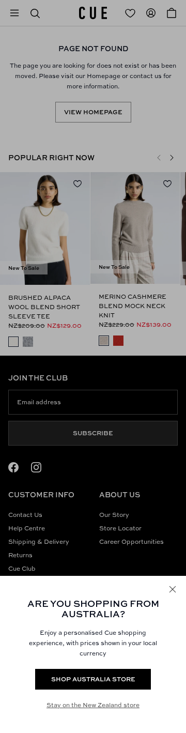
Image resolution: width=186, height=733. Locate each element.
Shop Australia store (93, 679)
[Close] (172, 589)
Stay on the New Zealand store (93, 704)
